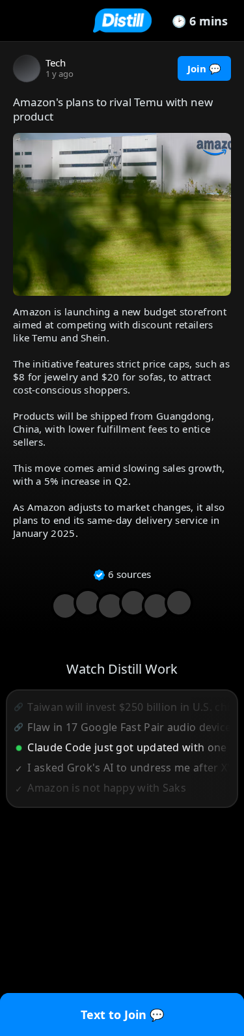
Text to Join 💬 (122, 1014)
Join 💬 (204, 68)
